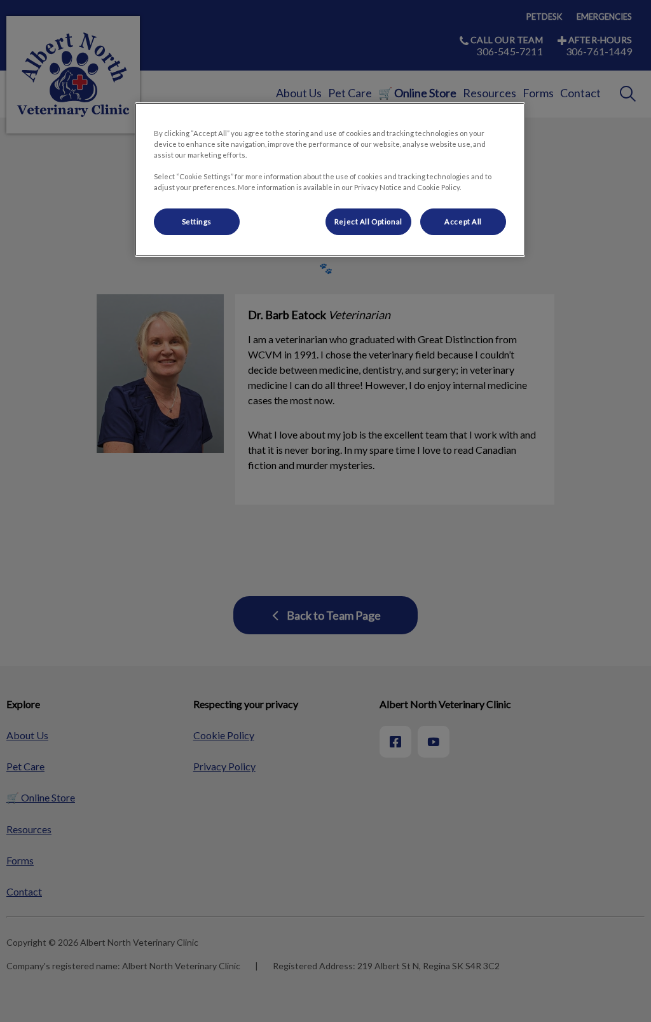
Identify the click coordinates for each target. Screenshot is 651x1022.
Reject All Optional (368, 221)
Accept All (463, 221)
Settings (197, 221)
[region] (330, 179)
